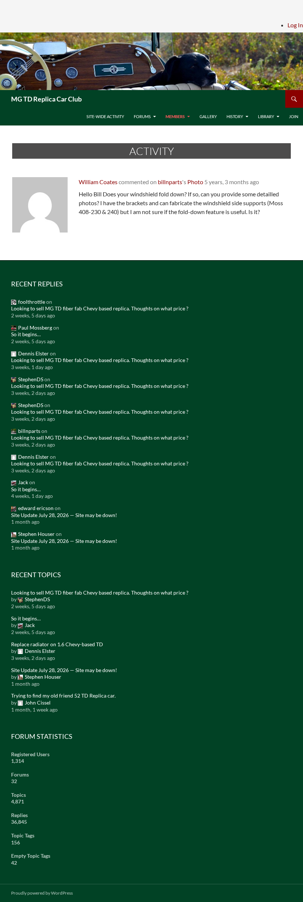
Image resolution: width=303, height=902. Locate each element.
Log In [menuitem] (295, 24)
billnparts (170, 181)
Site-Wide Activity (105, 116)
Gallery (208, 116)
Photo (195, 181)
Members (175, 116)
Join (293, 116)
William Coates (98, 181)
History (235, 116)
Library (266, 116)
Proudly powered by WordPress (42, 893)
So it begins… (26, 334)
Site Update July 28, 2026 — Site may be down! (64, 515)
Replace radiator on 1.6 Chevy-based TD (57, 644)
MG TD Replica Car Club (46, 99)
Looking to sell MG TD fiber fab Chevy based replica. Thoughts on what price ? (99, 308)
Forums (142, 116)
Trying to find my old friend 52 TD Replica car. (63, 695)
